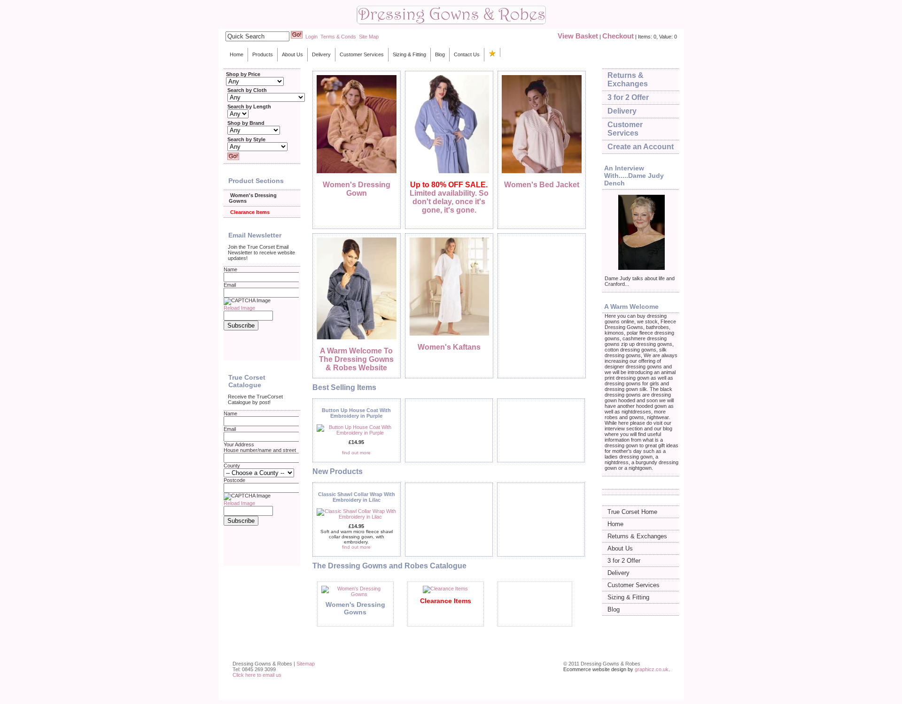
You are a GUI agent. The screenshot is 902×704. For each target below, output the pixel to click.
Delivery (321, 54)
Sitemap (305, 663)
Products (262, 54)
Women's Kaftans (449, 347)
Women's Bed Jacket (541, 185)
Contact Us (467, 54)
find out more (356, 452)
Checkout (618, 36)
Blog (440, 54)
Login (311, 36)
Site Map (369, 36)
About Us (292, 54)
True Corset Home (632, 511)
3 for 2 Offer (628, 97)
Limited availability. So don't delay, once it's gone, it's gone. (449, 197)
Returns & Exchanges (627, 79)
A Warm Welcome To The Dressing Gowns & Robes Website (356, 359)
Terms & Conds (338, 36)
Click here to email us (257, 675)
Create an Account (640, 147)
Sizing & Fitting (409, 54)
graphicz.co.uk (652, 669)
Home (236, 54)
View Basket (578, 36)
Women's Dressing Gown (356, 189)
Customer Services (362, 54)
